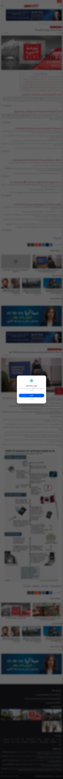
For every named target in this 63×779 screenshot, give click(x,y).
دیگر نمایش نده (31, 399)
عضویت (31, 395)
